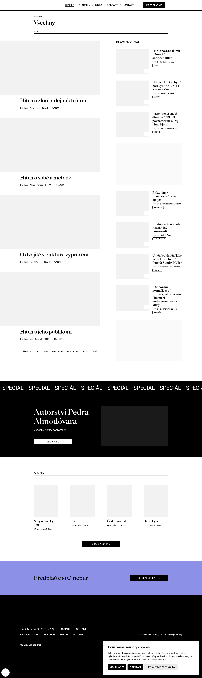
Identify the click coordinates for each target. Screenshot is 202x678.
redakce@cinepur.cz (30, 645)
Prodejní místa (29, 634)
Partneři (49, 634)
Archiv (38, 629)
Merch (64, 634)
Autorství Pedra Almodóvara (61, 416)
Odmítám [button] (135, 667)
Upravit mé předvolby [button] (161, 667)
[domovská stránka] (36, 5)
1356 (53, 351)
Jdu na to (53, 441)
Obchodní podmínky (173, 635)
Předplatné (154, 5)
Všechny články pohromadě (50, 430)
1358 (68, 351)
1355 (45, 351)
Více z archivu (101, 544)
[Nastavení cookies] (5, 672)
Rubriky (24, 629)
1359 (75, 351)
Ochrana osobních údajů (148, 635)
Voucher (78, 634)
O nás (51, 629)
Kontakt (81, 629)
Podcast (65, 629)
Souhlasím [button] (117, 667)
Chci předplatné (149, 578)
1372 (85, 351)
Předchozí (28, 351)
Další (94, 351)
